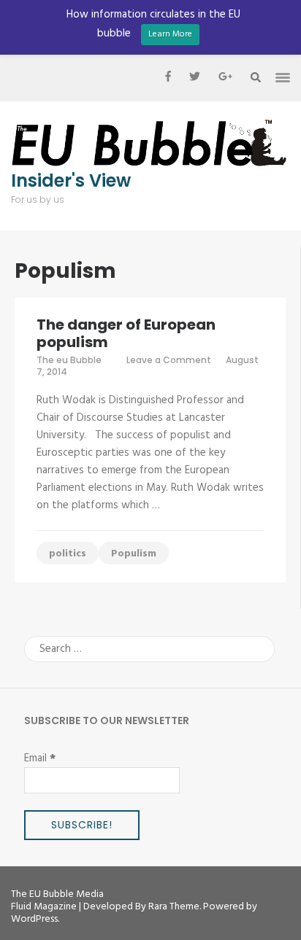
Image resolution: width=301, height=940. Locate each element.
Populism (133, 553)
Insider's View (71, 181)
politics (67, 553)
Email (40, 758)
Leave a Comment (168, 360)
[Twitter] (194, 78)
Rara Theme (173, 906)
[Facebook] (168, 78)
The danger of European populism (126, 333)
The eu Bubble (69, 360)
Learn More (170, 34)
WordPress (34, 919)
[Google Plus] (225, 78)
